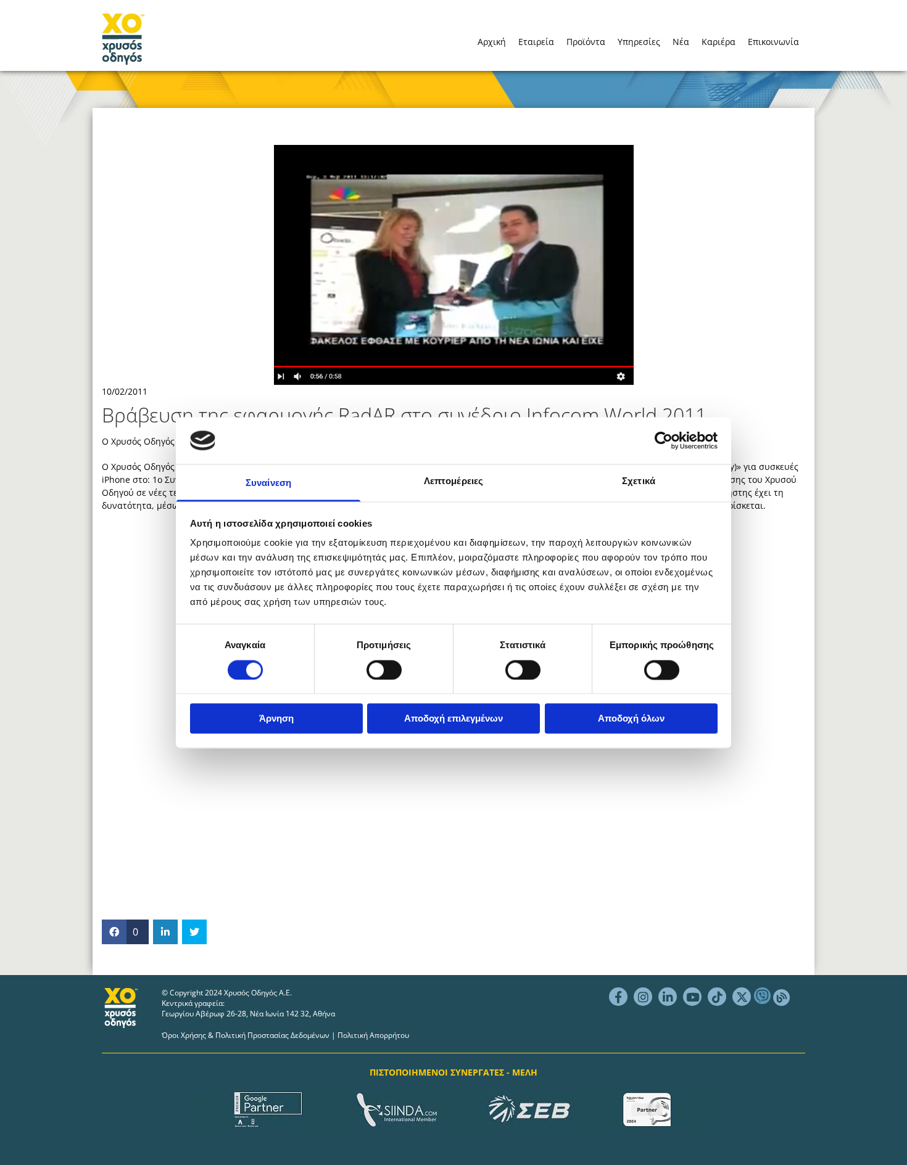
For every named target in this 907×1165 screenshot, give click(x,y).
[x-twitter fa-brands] (741, 996)
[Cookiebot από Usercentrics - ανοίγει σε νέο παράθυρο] (664, 440)
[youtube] (692, 996)
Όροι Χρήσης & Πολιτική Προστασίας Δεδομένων (245, 1035)
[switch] (384, 670)
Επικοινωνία (773, 41)
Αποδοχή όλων (631, 719)
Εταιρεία (536, 41)
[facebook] (618, 996)
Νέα (681, 41)
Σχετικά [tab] (638, 481)
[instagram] (643, 996)
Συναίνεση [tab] (268, 483)
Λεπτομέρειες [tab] (453, 481)
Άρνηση (276, 719)
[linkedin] (667, 996)
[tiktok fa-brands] (717, 996)
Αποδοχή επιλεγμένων (453, 719)
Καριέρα (718, 41)
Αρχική (492, 41)
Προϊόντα (585, 41)
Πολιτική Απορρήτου (373, 1035)
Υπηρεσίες (639, 41)
